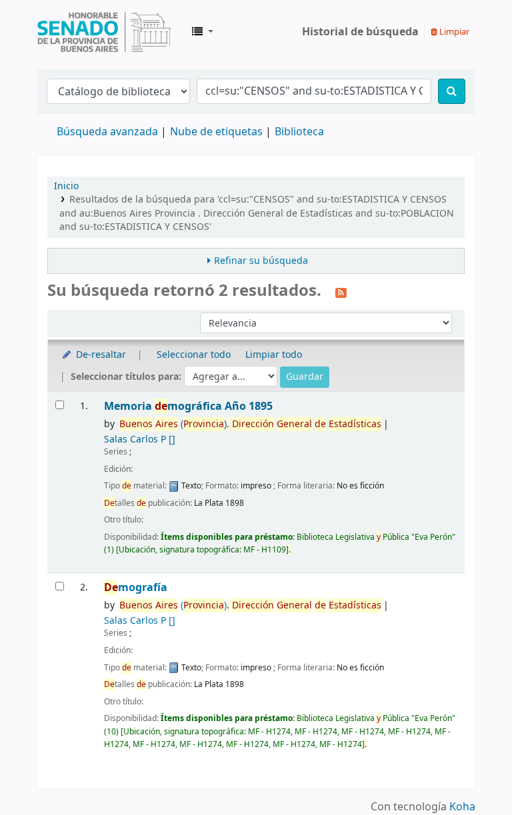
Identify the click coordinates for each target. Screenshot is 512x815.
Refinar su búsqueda (261, 261)
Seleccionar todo (194, 355)
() (250, 424)
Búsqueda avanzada (107, 132)
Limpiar (453, 31)
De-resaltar (99, 355)
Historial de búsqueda (360, 32)
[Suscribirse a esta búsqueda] (341, 292)
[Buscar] (451, 91)
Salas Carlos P (139, 439)
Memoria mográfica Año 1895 (188, 406)
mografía (135, 587)
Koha (462, 807)
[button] (203, 32)
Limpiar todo (273, 355)
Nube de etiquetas (216, 132)
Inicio (66, 186)
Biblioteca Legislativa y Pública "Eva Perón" (104, 32)
